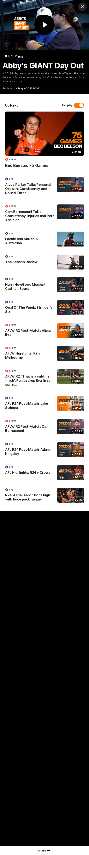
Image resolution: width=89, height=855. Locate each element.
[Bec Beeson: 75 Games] (44, 142)
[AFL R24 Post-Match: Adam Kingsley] (44, 450)
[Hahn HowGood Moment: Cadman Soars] (44, 285)
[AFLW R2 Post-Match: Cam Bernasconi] (44, 427)
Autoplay (67, 105)
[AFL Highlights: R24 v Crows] (44, 473)
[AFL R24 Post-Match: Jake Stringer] (44, 404)
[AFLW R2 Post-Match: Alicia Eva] (44, 331)
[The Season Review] (44, 262)
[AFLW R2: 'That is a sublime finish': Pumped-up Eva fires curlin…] (44, 379)
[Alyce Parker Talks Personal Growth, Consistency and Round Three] (44, 187)
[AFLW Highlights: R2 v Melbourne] (44, 354)
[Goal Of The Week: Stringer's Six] (44, 308)
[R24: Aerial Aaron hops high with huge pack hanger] (44, 495)
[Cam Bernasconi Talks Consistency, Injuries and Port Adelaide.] (44, 214)
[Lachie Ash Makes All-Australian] (44, 239)
